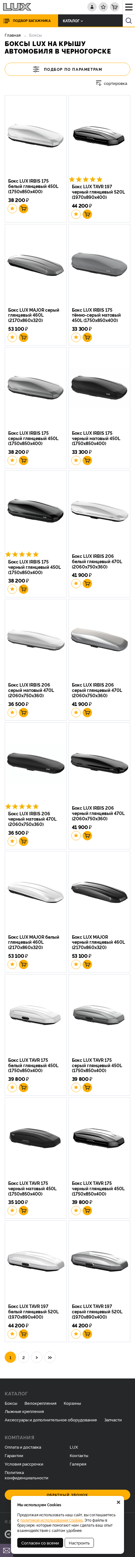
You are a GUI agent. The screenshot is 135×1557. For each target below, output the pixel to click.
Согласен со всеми (40, 1542)
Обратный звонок (68, 1494)
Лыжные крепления (24, 1411)
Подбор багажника (32, 20)
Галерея (78, 1463)
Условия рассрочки (24, 1463)
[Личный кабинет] (92, 7)
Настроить (79, 1542)
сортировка (115, 83)
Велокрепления (40, 1403)
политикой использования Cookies (51, 1520)
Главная (13, 35)
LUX (74, 1447)
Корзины (72, 1403)
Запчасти (113, 1419)
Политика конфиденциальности (26, 1474)
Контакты (79, 1455)
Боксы (11, 1403)
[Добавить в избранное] (12, 208)
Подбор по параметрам (73, 69)
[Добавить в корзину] (23, 208)
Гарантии (14, 1455)
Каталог (71, 20)
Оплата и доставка (23, 1447)
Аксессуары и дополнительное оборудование (51, 1419)
